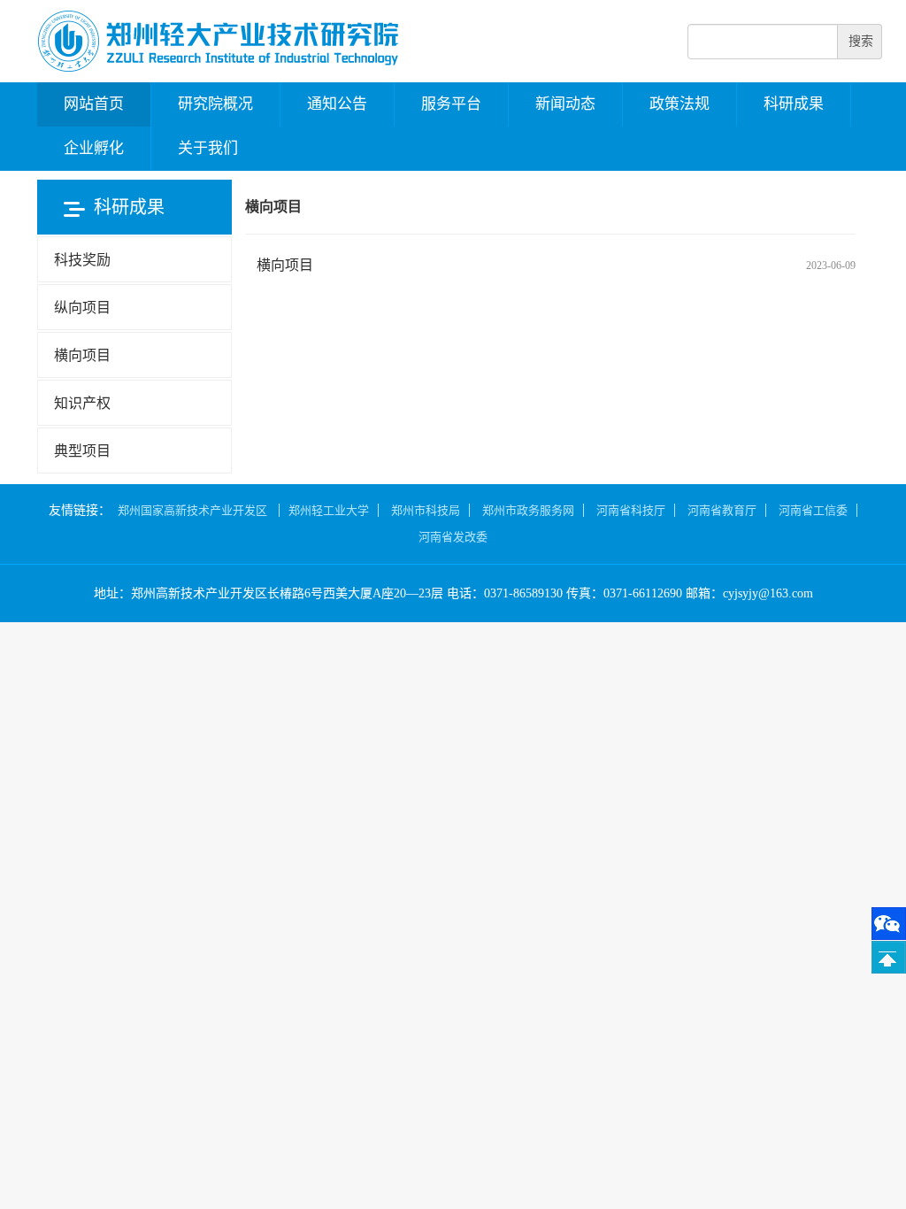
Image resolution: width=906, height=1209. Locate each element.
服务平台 (451, 104)
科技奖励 (82, 259)
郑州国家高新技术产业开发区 (194, 510)
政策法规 (679, 104)
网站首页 (94, 104)
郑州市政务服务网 (528, 510)
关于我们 (208, 148)
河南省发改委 (453, 536)
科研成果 (794, 104)
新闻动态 (565, 104)
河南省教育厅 (721, 510)
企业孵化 (94, 148)
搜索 (860, 41)
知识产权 (82, 403)
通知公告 (337, 104)
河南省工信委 (813, 510)
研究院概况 (215, 104)
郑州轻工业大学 (328, 510)
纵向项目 (82, 307)
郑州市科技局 (425, 510)
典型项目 (82, 450)
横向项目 (285, 265)
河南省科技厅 (630, 510)
